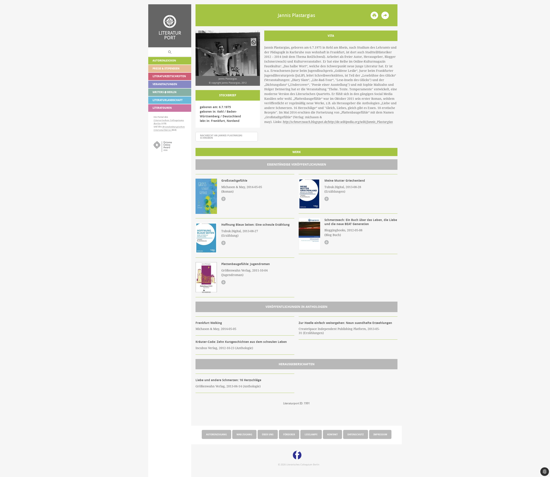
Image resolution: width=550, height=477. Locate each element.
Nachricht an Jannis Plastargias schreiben (221, 136)
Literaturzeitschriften (169, 76)
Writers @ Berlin (164, 92)
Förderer (289, 434)
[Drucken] (374, 15)
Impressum (380, 434)
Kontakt (332, 434)
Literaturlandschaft (168, 100)
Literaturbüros (162, 130)
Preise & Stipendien (166, 68)
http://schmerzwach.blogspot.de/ (305, 122)
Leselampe (311, 434)
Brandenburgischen (173, 127)
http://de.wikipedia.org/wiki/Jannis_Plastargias (360, 122)
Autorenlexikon (164, 60)
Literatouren (162, 108)
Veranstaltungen (165, 84)
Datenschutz (355, 434)
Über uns (267, 434)
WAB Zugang (244, 434)
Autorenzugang (216, 434)
